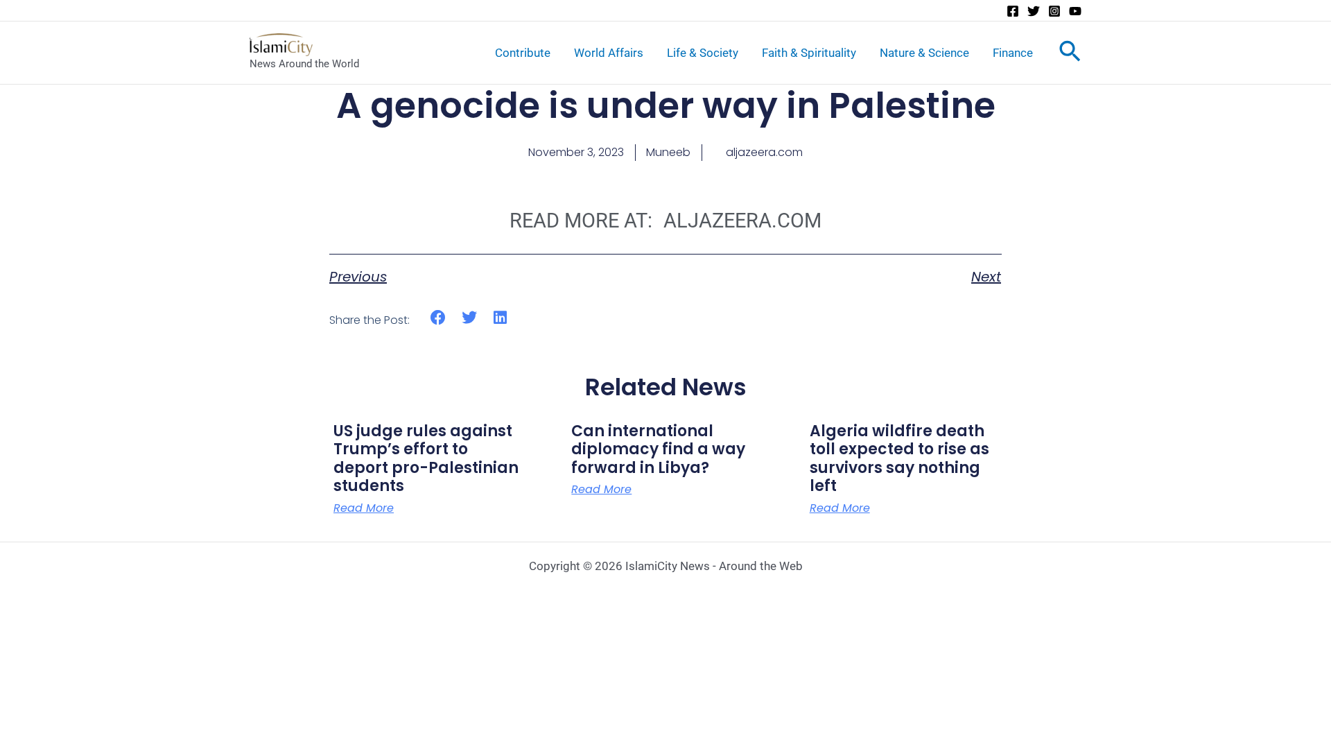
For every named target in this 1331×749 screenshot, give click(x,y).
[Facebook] (1013, 11)
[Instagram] (1054, 11)
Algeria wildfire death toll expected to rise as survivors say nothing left (899, 458)
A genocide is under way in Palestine (665, 105)
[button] (438, 318)
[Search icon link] (1070, 54)
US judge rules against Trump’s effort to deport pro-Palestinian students (426, 458)
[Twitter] (1033, 11)
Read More (363, 508)
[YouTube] (1075, 11)
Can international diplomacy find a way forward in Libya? (658, 449)
